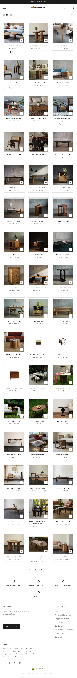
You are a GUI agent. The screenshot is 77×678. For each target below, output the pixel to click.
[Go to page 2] (48, 569)
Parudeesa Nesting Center (38, 558)
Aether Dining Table (38, 388)
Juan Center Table (14, 521)
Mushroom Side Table (38, 46)
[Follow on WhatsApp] (20, 663)
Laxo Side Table (14, 82)
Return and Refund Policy (64, 630)
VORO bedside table (14, 388)
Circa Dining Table (62, 388)
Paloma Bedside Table (63, 118)
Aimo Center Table (63, 488)
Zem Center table (14, 557)
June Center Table (38, 455)
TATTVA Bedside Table (38, 354)
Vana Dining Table (63, 321)
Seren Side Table (38, 82)
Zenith (14, 288)
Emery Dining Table (38, 288)
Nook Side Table (38, 221)
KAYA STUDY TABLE (14, 455)
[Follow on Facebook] (4, 663)
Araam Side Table (63, 557)
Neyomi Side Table (63, 188)
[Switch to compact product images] (11, 14)
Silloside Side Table (63, 288)
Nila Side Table (14, 421)
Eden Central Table (14, 354)
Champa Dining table (14, 488)
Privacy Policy (60, 633)
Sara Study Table (14, 154)
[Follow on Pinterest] (15, 663)
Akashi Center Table (38, 488)
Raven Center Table (63, 254)
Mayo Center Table (38, 118)
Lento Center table (63, 46)
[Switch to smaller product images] (7, 14)
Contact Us (59, 622)
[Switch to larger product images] (4, 14)
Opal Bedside (38, 321)
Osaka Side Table (63, 455)
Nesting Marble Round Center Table (38, 522)
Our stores (59, 637)
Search (57, 611)
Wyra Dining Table (14, 221)
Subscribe (11, 627)
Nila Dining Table (14, 321)
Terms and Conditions (63, 615)
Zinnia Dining (14, 188)
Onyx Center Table (62, 154)
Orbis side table (62, 421)
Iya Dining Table (38, 188)
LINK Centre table (14, 46)
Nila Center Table (38, 421)
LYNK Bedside (63, 354)
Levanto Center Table (14, 118)
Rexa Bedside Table (63, 82)
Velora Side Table (63, 221)
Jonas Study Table (38, 154)
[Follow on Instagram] (9, 663)
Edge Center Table (62, 521)
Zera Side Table (38, 254)
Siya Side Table (14, 254)
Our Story (58, 626)
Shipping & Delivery (62, 619)
